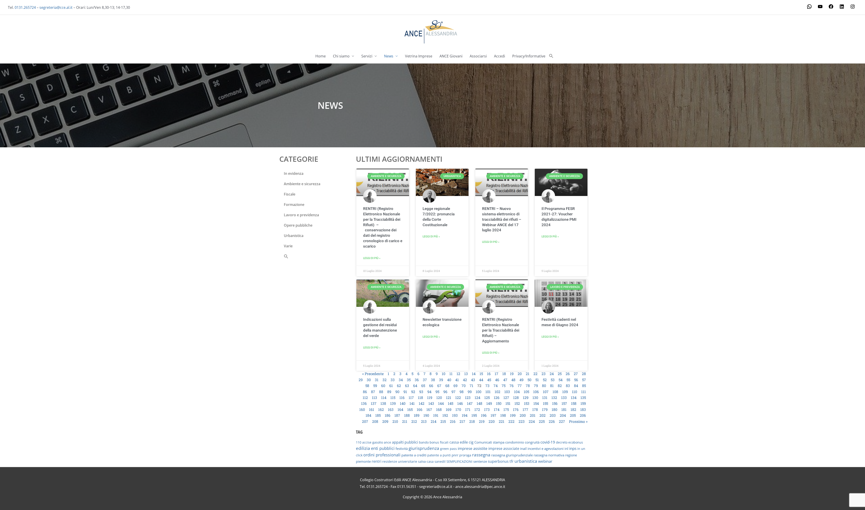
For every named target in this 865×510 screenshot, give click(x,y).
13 (466, 373)
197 (493, 415)
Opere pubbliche (298, 225)
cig (471, 442)
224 (532, 421)
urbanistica (525, 461)
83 (568, 385)
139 (393, 403)
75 (503, 385)
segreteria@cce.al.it (56, 7)
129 (525, 397)
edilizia (363, 448)
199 (513, 415)
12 (458, 373)
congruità (532, 442)
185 (378, 415)
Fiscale (289, 194)
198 (503, 415)
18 (504, 373)
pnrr (455, 455)
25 (560, 373)
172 (477, 409)
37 (425, 379)
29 (361, 379)
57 (584, 379)
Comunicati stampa (489, 442)
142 (421, 403)
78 (528, 385)
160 (362, 409)
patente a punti (439, 455)
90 (397, 391)
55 (568, 379)
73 (487, 385)
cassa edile (458, 442)
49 (521, 379)
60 (383, 385)
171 (467, 409)
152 (517, 403)
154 (536, 403)
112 (365, 397)
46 (497, 379)
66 (431, 385)
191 (435, 415)
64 (415, 385)
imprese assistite (472, 448)
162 (381, 409)
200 (523, 415)
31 (376, 379)
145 (450, 403)
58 (367, 385)
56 (576, 379)
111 (583, 391)
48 (513, 379)
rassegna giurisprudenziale (512, 455)
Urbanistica (293, 235)
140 (402, 403)
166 (419, 409)
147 (470, 403)
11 (451, 373)
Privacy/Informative (528, 56)
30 (369, 379)
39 (441, 379)
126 (496, 397)
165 (410, 409)
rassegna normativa (549, 455)
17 (496, 373)
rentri (376, 461)
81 (552, 385)
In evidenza (293, 173)
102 (497, 391)
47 (505, 379)
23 (544, 373)
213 (424, 421)
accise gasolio (372, 442)
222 (511, 421)
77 (520, 385)
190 (426, 415)
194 (464, 415)
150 (498, 403)
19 (512, 373)
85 (584, 385)
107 (546, 391)
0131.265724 (25, 7)
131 (544, 397)
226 (552, 421)
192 (445, 415)
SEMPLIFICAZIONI (459, 461)
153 (526, 403)
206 (583, 415)
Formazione (294, 204)
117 (411, 397)
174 (496, 409)
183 (583, 409)
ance (387, 442)
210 (395, 421)
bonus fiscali (439, 442)
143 (431, 403)
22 (535, 373)
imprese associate (503, 448)
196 (484, 415)
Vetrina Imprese (418, 56)
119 (429, 397)
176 (516, 409)
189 (416, 415)
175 (506, 409)
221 (501, 421)
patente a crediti (413, 455)
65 (423, 385)
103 (507, 391)
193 (455, 415)
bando (424, 442)
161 (371, 409)
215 (443, 421)
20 (520, 373)
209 (385, 421)
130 (535, 397)
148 (479, 403)
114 (383, 397)
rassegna (481, 455)
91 (405, 391)
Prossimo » (578, 421)
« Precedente (373, 373)
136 (364, 403)
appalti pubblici (405, 442)
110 (574, 391)
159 (583, 403)
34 (401, 379)
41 (457, 379)
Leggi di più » (371, 258)
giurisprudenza (424, 448)
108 (555, 391)
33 (393, 379)
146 (460, 403)
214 (433, 421)
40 (449, 379)
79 (536, 385)
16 (489, 373)
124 (477, 397)
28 (584, 373)
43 (473, 379)
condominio (514, 442)
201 (532, 415)
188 (407, 415)
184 (368, 415)
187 (397, 415)
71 (471, 385)
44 (481, 379)
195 (474, 415)
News (388, 56)
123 (468, 397)
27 (576, 373)
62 (399, 385)
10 (443, 373)
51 (537, 379)
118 (420, 397)
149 (489, 403)
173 (487, 409)
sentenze (480, 461)
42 (465, 379)
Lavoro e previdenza (301, 214)
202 (542, 415)
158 (573, 403)
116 (402, 397)
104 (517, 391)
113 (374, 397)
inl (566, 448)
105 (526, 391)
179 (545, 409)
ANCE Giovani (450, 56)
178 (535, 409)
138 (383, 403)
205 (573, 415)
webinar (545, 461)
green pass (448, 448)
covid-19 (547, 442)
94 (429, 391)
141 (412, 403)
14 (474, 373)
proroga (465, 455)
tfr (512, 461)
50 (529, 379)
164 (400, 409)
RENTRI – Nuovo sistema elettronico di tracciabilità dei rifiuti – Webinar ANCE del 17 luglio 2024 (501, 219)
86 (365, 391)
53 (553, 379)
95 (437, 391)
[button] (551, 56)
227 (562, 421)
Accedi (499, 56)
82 (560, 385)
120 (439, 397)
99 (470, 391)
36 (417, 379)
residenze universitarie (399, 461)
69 (455, 385)
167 (429, 409)
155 (545, 403)
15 (481, 373)
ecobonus (575, 442)
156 (555, 403)
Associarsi (478, 56)
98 (462, 391)
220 (492, 421)
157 (564, 403)
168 (439, 409)
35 (409, 379)
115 (392, 397)
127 (506, 397)
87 (373, 391)
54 (560, 379)
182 (573, 409)
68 (447, 385)
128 (516, 397)
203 (553, 415)
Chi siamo (341, 56)
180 (554, 409)
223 (522, 421)
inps (572, 448)
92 (413, 391)
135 (583, 397)
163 (391, 409)
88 (381, 391)
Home (320, 56)
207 (365, 421)
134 (573, 397)
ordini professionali (382, 455)
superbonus (498, 461)
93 (421, 391)
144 (441, 403)
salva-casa (426, 461)
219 (482, 421)
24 (552, 373)
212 (414, 421)
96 (445, 391)
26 (568, 373)
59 (375, 385)
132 (554, 397)
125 (487, 397)
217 (462, 421)
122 (458, 397)
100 (478, 391)
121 (448, 397)
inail (523, 448)
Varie (288, 246)
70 (464, 385)
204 (563, 415)
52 (545, 379)
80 (544, 385)
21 (527, 373)
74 (496, 385)
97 (453, 391)
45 (489, 379)
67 (439, 385)
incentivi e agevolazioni (546, 448)
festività (402, 448)
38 (433, 379)
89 (389, 391)
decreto (561, 442)
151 (507, 403)
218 (472, 421)
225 (542, 421)
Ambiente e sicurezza (302, 183)
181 (564, 409)
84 (576, 385)
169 (448, 409)
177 (525, 409)
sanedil (440, 461)
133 (564, 397)
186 (387, 415)
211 (404, 421)
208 (375, 421)
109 (565, 391)
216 (452, 421)
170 (458, 409)
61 (391, 385)
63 (407, 385)
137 (373, 403)
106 (536, 391)
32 (384, 379)
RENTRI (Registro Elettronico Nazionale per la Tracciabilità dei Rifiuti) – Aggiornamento (500, 330)
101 (488, 391)
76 (512, 385)
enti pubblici (383, 448)
